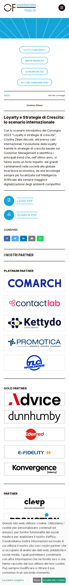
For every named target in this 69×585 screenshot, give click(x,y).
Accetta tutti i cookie (54, 580)
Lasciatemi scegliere (13, 580)
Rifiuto (37, 580)
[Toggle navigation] (61, 7)
